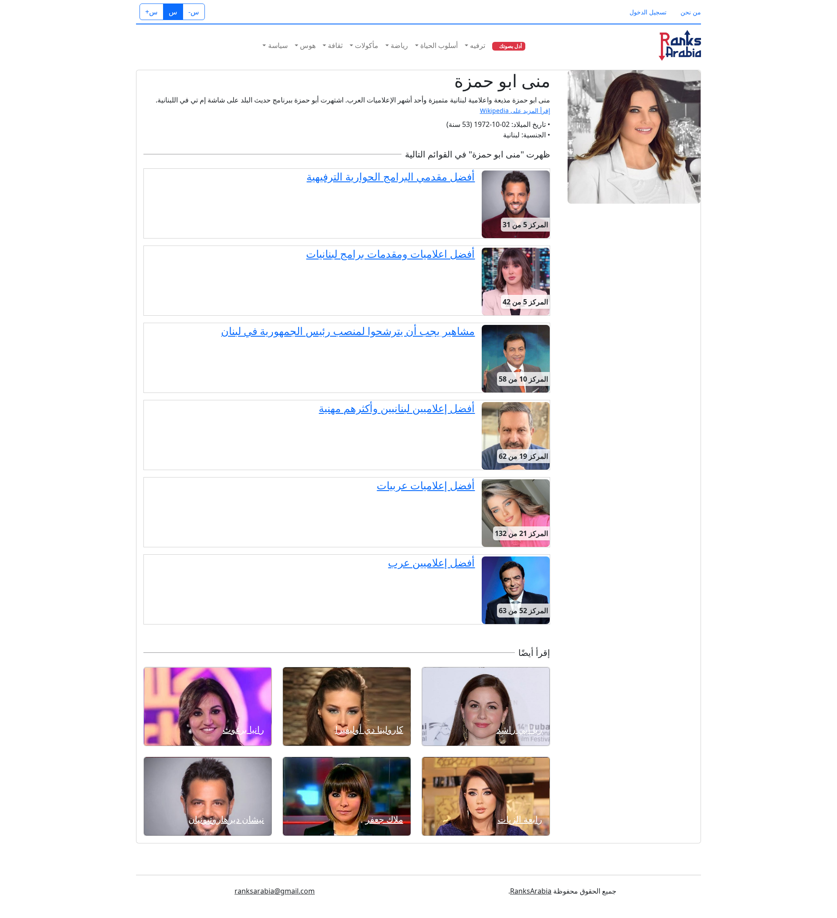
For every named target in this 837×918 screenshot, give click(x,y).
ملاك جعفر (384, 819)
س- (193, 12)
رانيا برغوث (243, 729)
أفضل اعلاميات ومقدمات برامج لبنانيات (390, 253)
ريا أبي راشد (519, 729)
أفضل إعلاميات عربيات (426, 485)
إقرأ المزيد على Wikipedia (515, 110)
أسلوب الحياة (439, 45)
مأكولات (366, 45)
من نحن (690, 12)
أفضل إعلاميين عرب (431, 562)
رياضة (399, 45)
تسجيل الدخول (648, 12)
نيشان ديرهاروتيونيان (226, 819)
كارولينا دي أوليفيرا (369, 729)
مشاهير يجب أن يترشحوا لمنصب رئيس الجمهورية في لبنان (348, 331)
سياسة (278, 45)
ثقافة (335, 45)
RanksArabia (530, 891)
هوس (308, 45)
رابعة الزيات (520, 819)
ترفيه (477, 45)
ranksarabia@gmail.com (275, 891)
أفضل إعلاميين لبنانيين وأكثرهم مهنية (397, 408)
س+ (151, 12)
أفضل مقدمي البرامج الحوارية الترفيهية (390, 176)
